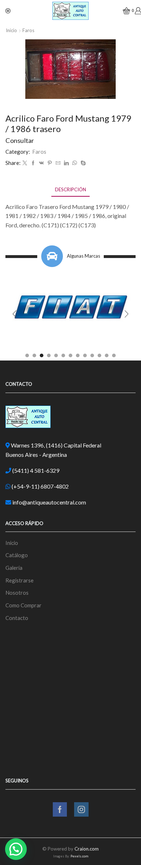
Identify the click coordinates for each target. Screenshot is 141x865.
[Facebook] (33, 163)
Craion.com (86, 849)
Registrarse (19, 580)
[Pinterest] (50, 163)
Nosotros (17, 592)
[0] (123, 10)
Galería (13, 567)
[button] (27, 355)
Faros (28, 30)
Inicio (11, 30)
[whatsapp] (74, 163)
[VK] (41, 163)
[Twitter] (25, 163)
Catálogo (16, 555)
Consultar (19, 140)
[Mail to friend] (58, 163)
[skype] (82, 163)
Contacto (16, 618)
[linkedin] (66, 163)
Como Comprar (23, 605)
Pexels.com (79, 856)
